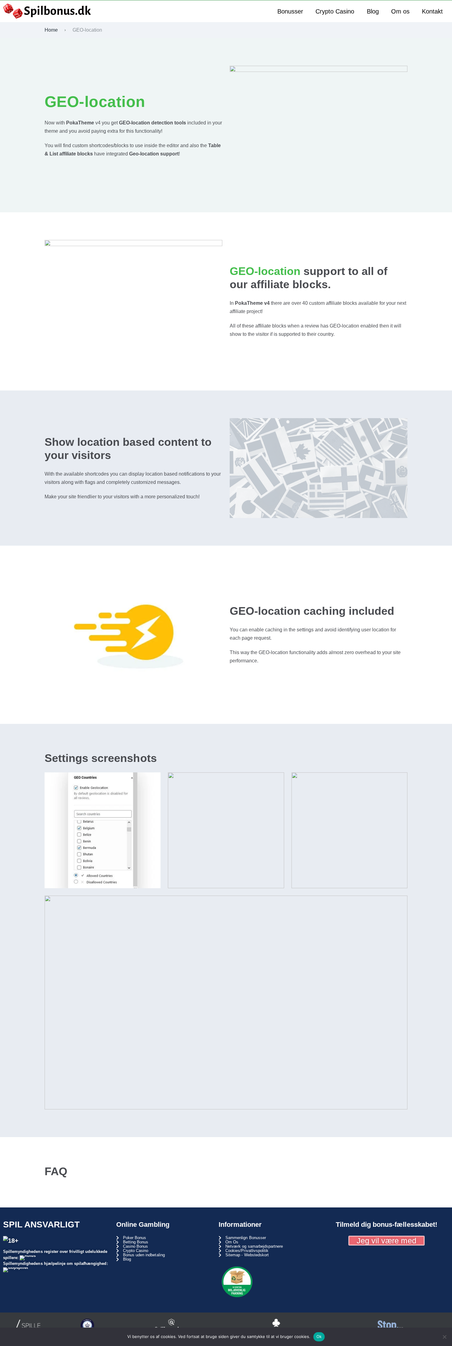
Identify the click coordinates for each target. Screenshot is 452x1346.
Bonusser (290, 11)
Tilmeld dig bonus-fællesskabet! (386, 1224)
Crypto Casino (334, 11)
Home (51, 30)
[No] (444, 1337)
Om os (400, 11)
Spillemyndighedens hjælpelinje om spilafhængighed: (55, 1263)
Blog (373, 11)
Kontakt (432, 11)
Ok (319, 1336)
